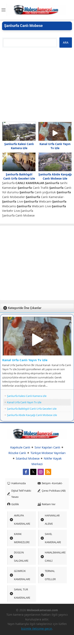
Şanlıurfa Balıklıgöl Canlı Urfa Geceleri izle (19, 176)
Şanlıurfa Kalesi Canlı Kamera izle (19, 146)
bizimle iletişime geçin (36, 628)
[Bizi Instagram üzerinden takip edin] (41, 472)
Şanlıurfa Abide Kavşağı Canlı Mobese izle (55, 176)
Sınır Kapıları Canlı (47, 447)
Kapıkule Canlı (20, 447)
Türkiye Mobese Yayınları (48, 453)
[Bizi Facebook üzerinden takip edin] (26, 472)
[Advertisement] (37, 85)
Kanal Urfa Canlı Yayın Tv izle (55, 146)
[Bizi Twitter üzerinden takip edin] (33, 472)
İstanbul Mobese (27, 458)
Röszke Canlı (17, 453)
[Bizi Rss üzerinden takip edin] (48, 472)
